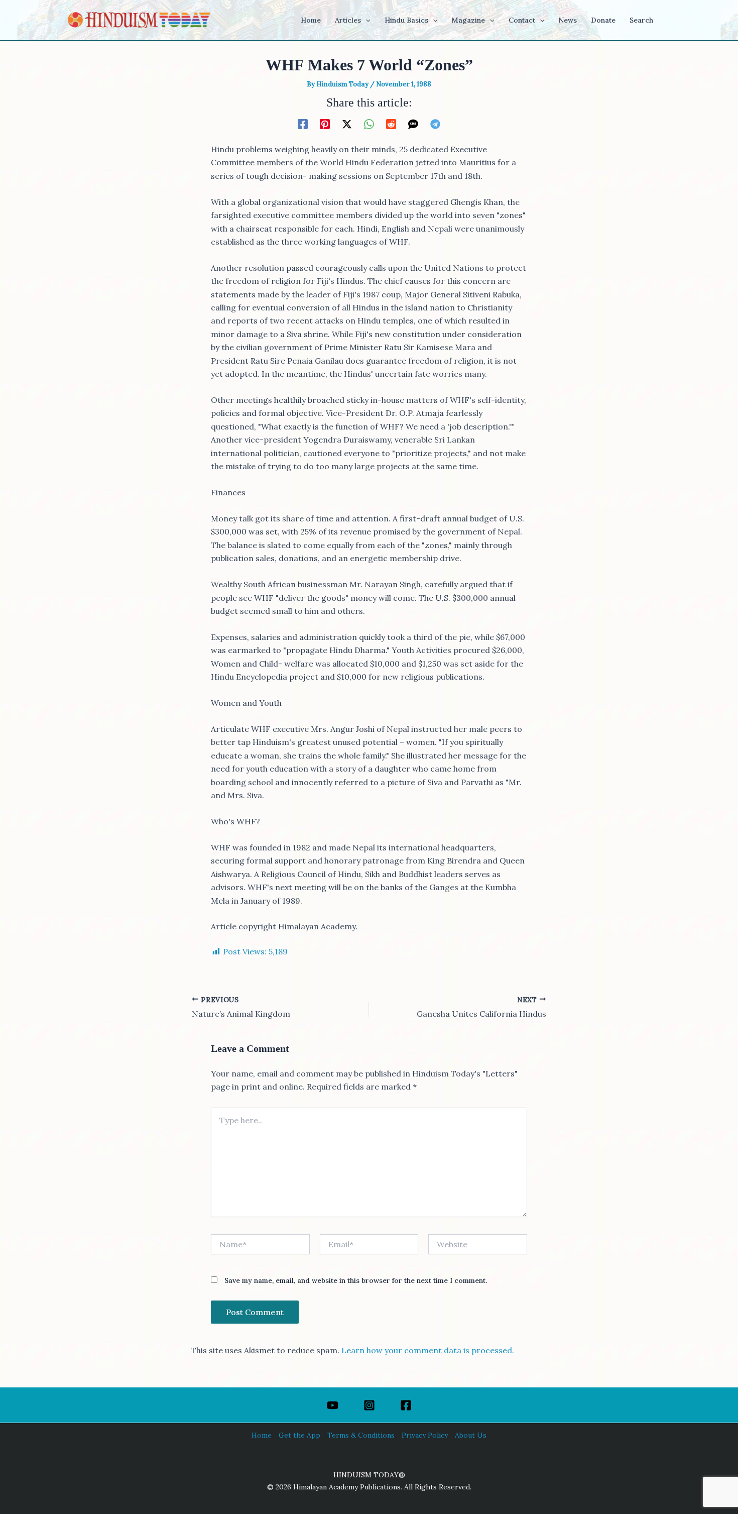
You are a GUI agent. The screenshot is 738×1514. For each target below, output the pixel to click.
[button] (365, 20)
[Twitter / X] (347, 123)
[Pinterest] (325, 123)
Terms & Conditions (361, 1435)
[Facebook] (303, 123)
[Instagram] (369, 1405)
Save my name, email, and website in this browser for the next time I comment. (355, 1280)
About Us (470, 1435)
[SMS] (413, 123)
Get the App (299, 1435)
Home (262, 1435)
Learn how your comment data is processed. (427, 1350)
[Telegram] (435, 123)
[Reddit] (391, 123)
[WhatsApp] (369, 123)
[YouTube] (332, 1405)
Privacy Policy (425, 1435)
